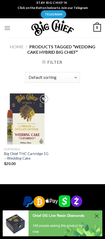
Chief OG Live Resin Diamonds (58, 215)
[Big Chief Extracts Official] (52, 27)
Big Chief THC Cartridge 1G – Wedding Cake (26, 156)
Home (16, 46)
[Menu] (7, 28)
